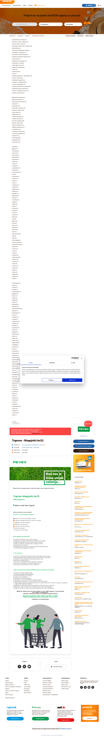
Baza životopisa (65, 682)
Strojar (13, 387)
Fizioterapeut (15, 312)
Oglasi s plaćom (89, 35)
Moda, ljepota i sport (17, 65)
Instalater (14, 317)
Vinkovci (14, 259)
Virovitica (14, 261)
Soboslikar (14, 378)
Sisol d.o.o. (78, 502)
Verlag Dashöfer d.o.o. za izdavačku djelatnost (84, 605)
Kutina (13, 180)
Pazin (13, 206)
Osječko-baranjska (16, 116)
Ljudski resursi (15, 58)
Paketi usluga (64, 684)
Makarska (14, 189)
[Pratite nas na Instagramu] (89, 687)
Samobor (14, 227)
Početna (14, 421)
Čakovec (14, 153)
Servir (13, 370)
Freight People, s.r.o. (83, 508)
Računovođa (15, 359)
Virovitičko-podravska (17, 131)
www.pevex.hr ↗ (84, 436)
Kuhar (13, 329)
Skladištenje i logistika (17, 80)
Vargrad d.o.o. (83, 552)
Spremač (14, 383)
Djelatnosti (12, 35)
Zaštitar (14, 410)
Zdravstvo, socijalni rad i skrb (19, 90)
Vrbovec (14, 265)
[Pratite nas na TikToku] (93, 687)
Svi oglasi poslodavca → (84, 441)
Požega (14, 214)
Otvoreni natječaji (47, 680)
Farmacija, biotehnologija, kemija (20, 50)
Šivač (13, 395)
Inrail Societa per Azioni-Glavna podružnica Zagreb (82, 622)
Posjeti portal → (15, 718)
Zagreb (14, 274)
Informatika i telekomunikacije (19, 54)
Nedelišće (14, 193)
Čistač (13, 298)
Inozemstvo (15, 142)
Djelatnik (14, 300)
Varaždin (14, 255)
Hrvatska (26, 680)
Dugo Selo (14, 159)
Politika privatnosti (9, 684)
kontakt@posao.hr (87, 713)
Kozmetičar (15, 327)
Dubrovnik (14, 155)
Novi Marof (15, 199)
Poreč (13, 212)
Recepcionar (15, 363)
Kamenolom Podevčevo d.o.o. (84, 514)
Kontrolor (14, 325)
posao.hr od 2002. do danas (12, 690)
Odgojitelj (14, 344)
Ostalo (13, 69)
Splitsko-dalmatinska (17, 127)
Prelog (13, 216)
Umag (13, 253)
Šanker (14, 393)
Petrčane (14, 208)
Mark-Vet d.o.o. (82, 497)
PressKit (7, 688)
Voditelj (14, 404)
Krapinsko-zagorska (17, 110)
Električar (14, 306)
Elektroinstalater (16, 308)
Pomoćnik (14, 351)
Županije (20, 35)
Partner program (9, 694)
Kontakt (7, 680)
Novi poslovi (80, 35)
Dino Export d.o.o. (81, 492)
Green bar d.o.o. (78, 562)
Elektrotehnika (15, 48)
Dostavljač (14, 304)
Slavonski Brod (15, 233)
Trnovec (14, 248)
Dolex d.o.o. (80, 487)
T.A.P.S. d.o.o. (84, 526)
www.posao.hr (36, 433)
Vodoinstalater (15, 406)
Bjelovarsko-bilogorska (17, 97)
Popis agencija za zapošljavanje (50, 694)
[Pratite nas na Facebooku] (82, 687)
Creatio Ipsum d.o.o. (82, 531)
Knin (13, 174)
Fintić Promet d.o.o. (82, 593)
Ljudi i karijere (27, 686)
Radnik (14, 361)
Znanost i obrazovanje (17, 92)
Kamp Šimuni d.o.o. (79, 577)
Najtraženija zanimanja (37, 35)
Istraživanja (26, 688)
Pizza (13, 349)
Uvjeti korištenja (9, 682)
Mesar (13, 336)
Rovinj (13, 223)
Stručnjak (14, 389)
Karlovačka (15, 106)
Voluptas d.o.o (78, 482)
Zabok (13, 270)
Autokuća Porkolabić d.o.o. (84, 572)
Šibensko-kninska (16, 123)
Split (13, 238)
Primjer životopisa (47, 692)
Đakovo (14, 161)
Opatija (14, 202)
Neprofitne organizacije (17, 67)
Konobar (14, 323)
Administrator (15, 283)
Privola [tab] (31, 362)
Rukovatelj (14, 368)
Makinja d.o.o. (82, 567)
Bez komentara (27, 692)
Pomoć (6, 692)
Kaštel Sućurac (16, 172)
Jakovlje (14, 165)
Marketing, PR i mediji (17, 63)
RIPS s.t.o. (82, 588)
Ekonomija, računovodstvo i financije (21, 46)
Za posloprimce (6, 5)
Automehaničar (16, 291)
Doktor (13, 302)
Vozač (13, 408)
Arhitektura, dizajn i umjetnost (19, 41)
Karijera (30, 5)
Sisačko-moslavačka (17, 125)
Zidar (13, 414)
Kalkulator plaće (40, 5)
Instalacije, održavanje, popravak (20, 56)
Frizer (13, 315)
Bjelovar (14, 148)
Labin (13, 182)
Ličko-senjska (15, 112)
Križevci (14, 178)
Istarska (14, 103)
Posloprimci (15, 422)
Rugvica (14, 225)
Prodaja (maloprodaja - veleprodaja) (21, 75)
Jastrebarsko (15, 168)
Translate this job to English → (84, 446)
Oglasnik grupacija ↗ (10, 697)
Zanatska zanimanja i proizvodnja (20, 86)
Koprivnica (14, 176)
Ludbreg (14, 187)
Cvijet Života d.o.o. (83, 582)
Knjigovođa (15, 321)
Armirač (14, 287)
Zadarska (14, 135)
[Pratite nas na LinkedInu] (86, 687)
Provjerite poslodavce (48, 686)
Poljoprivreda (15, 71)
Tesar (13, 402)
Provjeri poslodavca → (84, 450)
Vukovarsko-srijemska (17, 133)
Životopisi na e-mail (66, 686)
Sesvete (14, 229)
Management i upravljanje (18, 61)
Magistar (14, 332)
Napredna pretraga (70, 35)
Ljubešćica (14, 185)
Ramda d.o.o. (78, 611)
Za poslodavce (17, 5)
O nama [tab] (73, 362)
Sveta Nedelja (15, 240)
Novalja (14, 197)
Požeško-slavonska (17, 118)
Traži (87, 23)
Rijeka (13, 221)
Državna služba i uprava (18, 44)
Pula (13, 219)
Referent (14, 366)
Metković (14, 191)
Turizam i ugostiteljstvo (17, 84)
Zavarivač (14, 412)
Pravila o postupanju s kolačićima (13, 686)
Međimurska (15, 114)
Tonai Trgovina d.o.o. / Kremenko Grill (84, 535)
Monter (14, 338)
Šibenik (14, 246)
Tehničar (14, 397)
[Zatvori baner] (81, 358)
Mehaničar (14, 334)
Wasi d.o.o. (79, 557)
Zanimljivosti (27, 690)
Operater (14, 346)
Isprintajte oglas (57, 666)
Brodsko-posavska (16, 99)
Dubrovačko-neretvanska (18, 101)
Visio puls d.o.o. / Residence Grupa (83, 598)
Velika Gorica (15, 257)
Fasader (14, 310)
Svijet (25, 682)
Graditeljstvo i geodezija (18, 52)
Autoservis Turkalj (84, 546)
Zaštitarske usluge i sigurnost (19, 88)
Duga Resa (14, 157)
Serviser (14, 372)
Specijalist (14, 380)
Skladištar (14, 374)
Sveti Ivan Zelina (16, 242)
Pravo (13, 73)
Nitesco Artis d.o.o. (82, 617)
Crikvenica (14, 151)
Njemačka (14, 195)
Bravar (13, 295)
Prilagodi (51, 380)
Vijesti (24, 5)
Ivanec (13, 163)
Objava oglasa (64, 680)
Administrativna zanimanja (18, 39)
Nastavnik (14, 340)
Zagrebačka (15, 140)
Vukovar (14, 267)
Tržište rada (27, 684)
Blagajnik (14, 293)
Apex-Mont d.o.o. (82, 520)
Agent (13, 285)
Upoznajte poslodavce (48, 688)
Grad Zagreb (15, 137)
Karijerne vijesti (65, 688)
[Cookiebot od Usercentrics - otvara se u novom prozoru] (72, 358)
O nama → (90, 718)
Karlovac (14, 170)
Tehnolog (14, 400)
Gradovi (27, 35)
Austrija (14, 146)
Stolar (13, 385)
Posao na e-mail (46, 684)
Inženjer (14, 319)
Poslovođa (14, 353)
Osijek (13, 204)
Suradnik (14, 391)
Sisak (13, 231)
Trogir (13, 250)
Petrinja (14, 210)
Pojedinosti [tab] (52, 362)
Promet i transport (16, 78)
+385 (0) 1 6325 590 (87, 714)
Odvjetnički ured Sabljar (82, 540)
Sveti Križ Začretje (16, 244)
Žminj (13, 278)
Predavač (14, 355)
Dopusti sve (72, 380)
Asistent (14, 289)
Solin (13, 236)
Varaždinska (15, 129)
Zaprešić (14, 276)
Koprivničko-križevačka (18, 108)
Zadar (13, 272)
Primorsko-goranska (17, 120)
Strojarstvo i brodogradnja (18, 82)
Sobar (13, 376)
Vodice (14, 263)
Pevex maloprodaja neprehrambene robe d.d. (33, 444)
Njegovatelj (15, 342)
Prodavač (14, 357)
